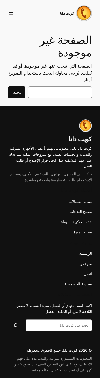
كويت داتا (67, 13)
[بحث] (15, 325)
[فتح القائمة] (11, 13)
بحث (16, 92)
